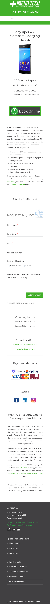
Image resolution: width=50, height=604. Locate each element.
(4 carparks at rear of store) (25, 349)
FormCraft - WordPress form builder (20, 303)
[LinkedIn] (14, 531)
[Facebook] (9, 531)
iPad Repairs (13, 548)
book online (11, 182)
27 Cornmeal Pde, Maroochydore (25, 344)
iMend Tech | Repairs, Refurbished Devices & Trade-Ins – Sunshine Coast (25, 4)
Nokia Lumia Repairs (16, 582)
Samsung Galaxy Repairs (18, 566)
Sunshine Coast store (17, 185)
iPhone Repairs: (14, 543)
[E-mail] (18, 531)
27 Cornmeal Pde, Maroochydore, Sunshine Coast (25, 473)
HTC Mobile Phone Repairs (19, 571)
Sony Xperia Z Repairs (17, 576)
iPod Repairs (13, 553)
